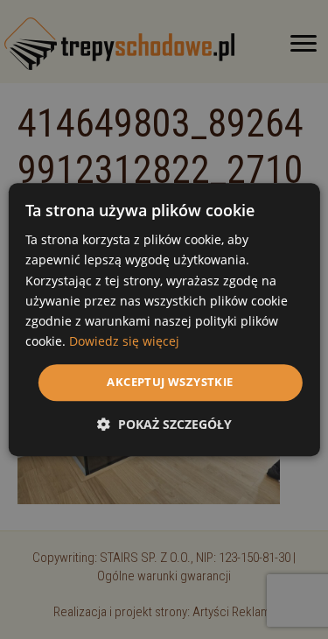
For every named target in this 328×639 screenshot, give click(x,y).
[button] (164, 424)
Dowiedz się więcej (124, 341)
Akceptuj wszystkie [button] (170, 382)
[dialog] (163, 319)
